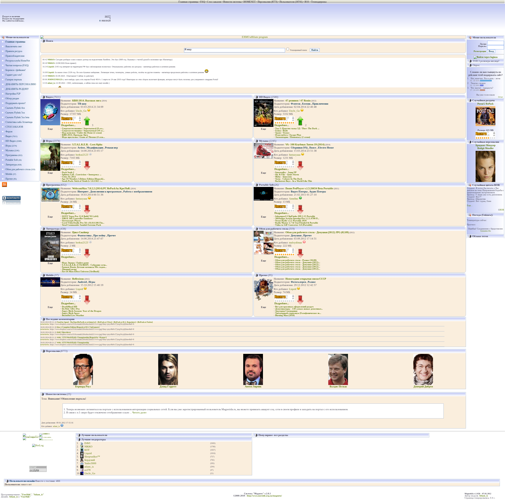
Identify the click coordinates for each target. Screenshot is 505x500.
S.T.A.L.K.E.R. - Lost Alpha (87, 144)
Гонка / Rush (281, 131)
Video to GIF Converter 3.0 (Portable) (293, 225)
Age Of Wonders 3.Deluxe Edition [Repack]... (83, 179)
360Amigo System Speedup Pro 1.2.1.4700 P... (297, 218)
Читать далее (139, 412)
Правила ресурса (14, 51)
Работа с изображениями (137, 191)
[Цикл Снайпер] (50, 260)
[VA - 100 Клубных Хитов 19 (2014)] (263, 157)
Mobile (11, 174)
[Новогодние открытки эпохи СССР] (263, 300)
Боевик (306, 103)
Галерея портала (14, 79)
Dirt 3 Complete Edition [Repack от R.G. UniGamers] (78, 327)
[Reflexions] (50, 285)
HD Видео (14, 141)
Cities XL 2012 (69, 177)
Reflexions (78, 278)
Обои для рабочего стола (20, 169)
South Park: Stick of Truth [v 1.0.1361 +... (82, 181)
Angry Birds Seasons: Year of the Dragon (81, 311)
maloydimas (296, 242)
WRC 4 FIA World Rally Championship (73, 343)
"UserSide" (26, 495)
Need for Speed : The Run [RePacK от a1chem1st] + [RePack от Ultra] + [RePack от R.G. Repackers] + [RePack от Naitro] (105, 322)
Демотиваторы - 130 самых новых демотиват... (299, 309)
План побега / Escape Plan (288, 135)
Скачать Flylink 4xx (15, 108)
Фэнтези (295, 103)
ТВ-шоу (82, 103)
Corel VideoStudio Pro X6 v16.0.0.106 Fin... (83, 223)
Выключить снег (14, 46)
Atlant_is (483, 496)
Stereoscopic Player (71, 221)
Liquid (80, 289)
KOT (87, 449)
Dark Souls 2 (68, 172)
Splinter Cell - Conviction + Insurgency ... (81, 174)
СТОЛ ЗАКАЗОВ (14, 126)
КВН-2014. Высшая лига (86, 100)
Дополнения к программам (106, 191)
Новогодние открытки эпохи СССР (305, 278)
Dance (312, 147)
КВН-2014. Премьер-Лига (75, 135)
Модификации (95, 147)
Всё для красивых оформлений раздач (294, 307)
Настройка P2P (13, 93)
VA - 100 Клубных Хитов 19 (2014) (305, 144)
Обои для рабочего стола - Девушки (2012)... (297, 262)
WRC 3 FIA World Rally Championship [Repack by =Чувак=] (82, 338)
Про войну (99, 235)
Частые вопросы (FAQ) (17, 65)
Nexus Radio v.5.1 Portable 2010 (291, 221)
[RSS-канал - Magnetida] (4, 186)
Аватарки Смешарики (286, 311)
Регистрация (480, 51)
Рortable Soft (14, 160)
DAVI (87, 443)
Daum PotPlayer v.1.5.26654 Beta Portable (309, 188)
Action (81, 147)
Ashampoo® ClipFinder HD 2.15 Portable (295, 216)
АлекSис (294, 198)
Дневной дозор (69, 269)
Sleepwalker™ (92, 456)
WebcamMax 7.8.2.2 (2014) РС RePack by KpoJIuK (101, 188)
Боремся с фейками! (16, 70)
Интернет (83, 191)
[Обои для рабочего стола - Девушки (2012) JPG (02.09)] (263, 253)
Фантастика (85, 235)
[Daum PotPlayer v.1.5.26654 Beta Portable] (263, 199)
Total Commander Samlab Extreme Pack (81, 225)
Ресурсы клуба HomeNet (18, 60)
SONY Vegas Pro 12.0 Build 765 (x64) (80, 216)
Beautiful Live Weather (73, 315)
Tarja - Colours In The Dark (288, 179)
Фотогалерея (298, 281)
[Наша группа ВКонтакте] (11, 205)
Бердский (89, 459)
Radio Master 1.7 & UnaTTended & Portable (296, 223)
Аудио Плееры (317, 191)
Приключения (320, 103)
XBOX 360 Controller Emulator (77, 218)
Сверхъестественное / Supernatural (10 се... (83, 131)
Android (82, 281)
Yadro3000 (90, 463)
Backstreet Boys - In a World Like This (293, 181)
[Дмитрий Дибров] (423, 384)
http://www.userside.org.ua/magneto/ (264, 496)
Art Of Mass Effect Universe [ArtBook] (80, 271)
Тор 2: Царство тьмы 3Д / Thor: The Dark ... (297, 128)
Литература (14, 164)
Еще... (470, 205)
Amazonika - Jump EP (285, 172)
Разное (312, 281)
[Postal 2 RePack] (485, 125)
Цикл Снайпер (80, 232)
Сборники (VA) (299, 147)
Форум (9, 131)
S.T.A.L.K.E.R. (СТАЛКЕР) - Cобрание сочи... (84, 265)
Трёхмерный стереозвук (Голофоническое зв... (298, 313)
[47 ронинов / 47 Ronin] (263, 125)
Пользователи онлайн (22, 481)
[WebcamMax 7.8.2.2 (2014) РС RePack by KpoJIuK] (50, 201)
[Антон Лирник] (253, 384)
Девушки (296, 235)
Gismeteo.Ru (485, 231)
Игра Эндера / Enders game (75, 263)
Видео (11, 136)
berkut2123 (82, 154)
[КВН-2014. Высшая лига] (50, 124)
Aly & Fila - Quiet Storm (287, 174)
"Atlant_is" (38, 495)
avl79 (87, 469)
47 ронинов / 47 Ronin (297, 100)
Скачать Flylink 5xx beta (17, 117)
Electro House (326, 147)
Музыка (12, 150)
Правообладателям (15, 56)
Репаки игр (111, 147)
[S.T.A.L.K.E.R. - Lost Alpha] (50, 169)
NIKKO (88, 446)
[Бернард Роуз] (83, 384)
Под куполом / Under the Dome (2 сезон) (82, 133)
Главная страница (15, 41)
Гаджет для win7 (14, 74)
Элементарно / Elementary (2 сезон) (292, 137)
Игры (11, 145)
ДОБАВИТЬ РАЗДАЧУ (17, 89)
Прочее (11, 178)
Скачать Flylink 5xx (15, 112)
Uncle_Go (81, 110)
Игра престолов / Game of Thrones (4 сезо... (83, 137)
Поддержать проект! (16, 103)
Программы (14, 155)
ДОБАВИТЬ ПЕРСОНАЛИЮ (21, 84)
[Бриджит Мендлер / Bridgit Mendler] (485, 181)
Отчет (500, 97)
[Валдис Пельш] (338, 384)
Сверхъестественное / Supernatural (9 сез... (83, 128)
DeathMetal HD (69, 307)
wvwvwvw (44, 324)
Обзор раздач (12, 98)
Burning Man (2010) (285, 315)
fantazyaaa (295, 154)
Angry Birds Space (70, 313)
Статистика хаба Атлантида (19, 122)
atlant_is (56, 426)
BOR (502, 210)
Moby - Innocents (283, 177)
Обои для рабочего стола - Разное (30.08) (296, 260)
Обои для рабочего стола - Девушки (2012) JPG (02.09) (317, 232)
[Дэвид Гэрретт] (168, 384)
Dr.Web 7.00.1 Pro (71, 309)
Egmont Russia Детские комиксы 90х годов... (84, 267)
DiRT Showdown (64, 332)
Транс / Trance (282, 133)
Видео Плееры (299, 191)
